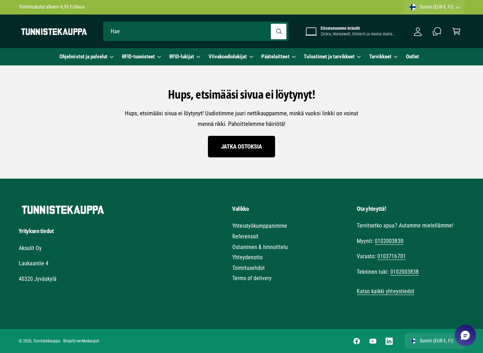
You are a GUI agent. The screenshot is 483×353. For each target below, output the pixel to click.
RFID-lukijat (181, 56)
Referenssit (245, 236)
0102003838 (404, 271)
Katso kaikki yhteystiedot (385, 291)
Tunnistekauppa (46, 340)
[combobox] (195, 31)
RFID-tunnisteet (138, 56)
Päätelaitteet (275, 56)
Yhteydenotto (247, 257)
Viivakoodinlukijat (228, 56)
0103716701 (391, 256)
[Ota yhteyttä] (437, 31)
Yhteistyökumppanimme (259, 225)
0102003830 (389, 241)
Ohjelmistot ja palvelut (83, 56)
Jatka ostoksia (241, 146)
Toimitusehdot (248, 268)
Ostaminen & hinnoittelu (260, 247)
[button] (86, 56)
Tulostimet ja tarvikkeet (329, 56)
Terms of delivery (252, 278)
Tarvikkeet (380, 56)
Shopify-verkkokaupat (81, 340)
